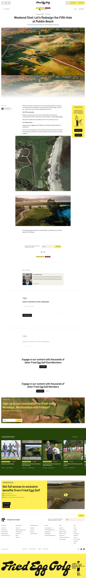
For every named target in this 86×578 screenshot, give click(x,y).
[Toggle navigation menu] (2, 2)
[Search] (8, 2)
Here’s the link (59, 116)
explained (33, 125)
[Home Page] (43, 2)
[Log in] (67, 2)
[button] (81, 9)
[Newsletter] (5, 2)
